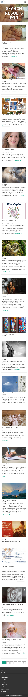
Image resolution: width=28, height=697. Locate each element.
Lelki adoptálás (4, 684)
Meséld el (3, 686)
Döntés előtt (3, 675)
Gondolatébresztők (5, 677)
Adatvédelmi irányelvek (5, 672)
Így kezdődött (4, 679)
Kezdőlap (3, 682)
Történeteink (3, 691)
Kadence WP (21, 695)
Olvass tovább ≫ (13, 56)
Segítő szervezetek (5, 689)
